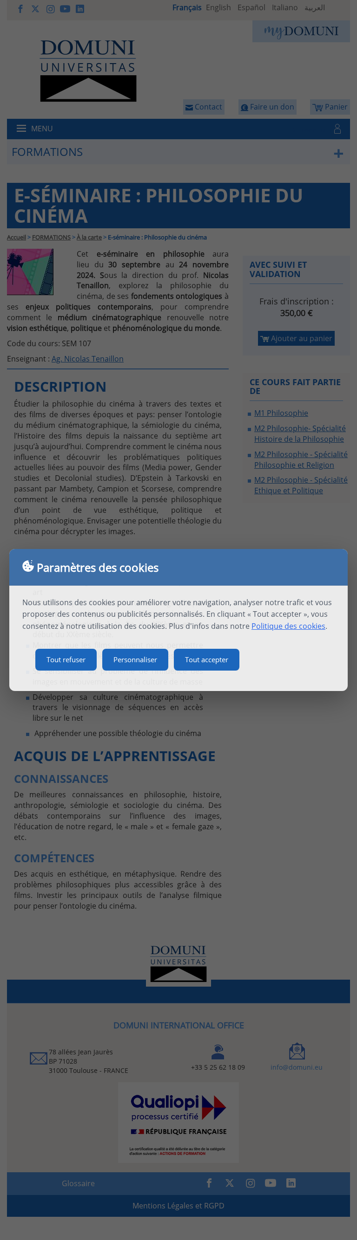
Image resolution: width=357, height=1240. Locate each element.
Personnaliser (135, 659)
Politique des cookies (288, 626)
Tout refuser (66, 659)
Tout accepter (206, 659)
